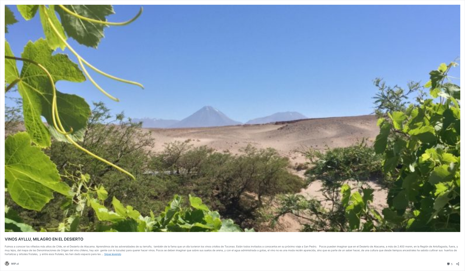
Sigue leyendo (112, 254)
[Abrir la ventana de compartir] (457, 263)
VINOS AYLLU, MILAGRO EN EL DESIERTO (44, 239)
